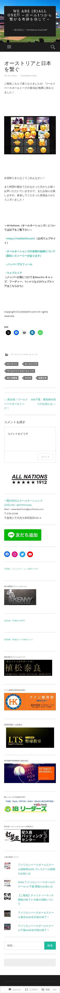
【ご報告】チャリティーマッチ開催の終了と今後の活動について (36, 899)
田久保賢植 (12, 378)
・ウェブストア (13, 272)
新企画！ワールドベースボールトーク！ (16, 404)
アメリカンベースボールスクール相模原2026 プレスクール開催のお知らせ (36, 869)
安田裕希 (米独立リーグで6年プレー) (18, 640)
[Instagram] (15, 554)
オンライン (12, 364)
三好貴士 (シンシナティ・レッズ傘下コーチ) (21, 569)
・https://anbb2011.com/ (19, 238)
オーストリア (31, 364)
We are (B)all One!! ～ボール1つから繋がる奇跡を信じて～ (30, 15)
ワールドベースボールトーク (24, 354)
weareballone (29, 76)
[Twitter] (22, 554)
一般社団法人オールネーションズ (23, 500)
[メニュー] (9, 47)
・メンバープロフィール (18, 264)
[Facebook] (7, 554)
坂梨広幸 (42, 378)
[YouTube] (30, 554)
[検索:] (30, 946)
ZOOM (28, 378)
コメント (45, 456)
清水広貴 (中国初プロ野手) (14, 621)
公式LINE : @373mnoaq (18, 504)
